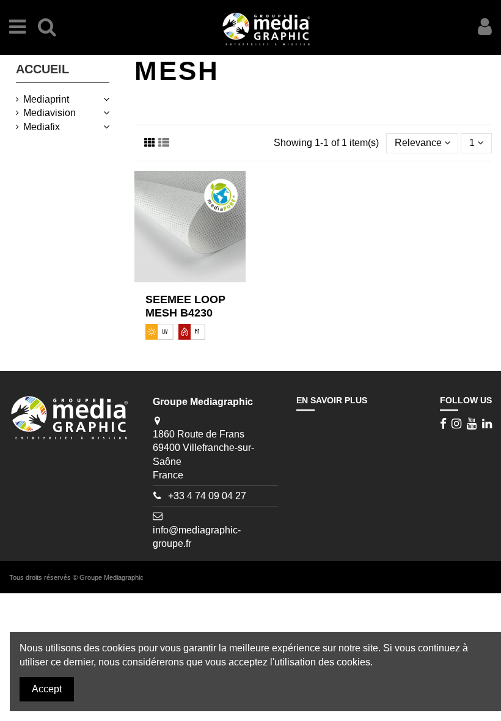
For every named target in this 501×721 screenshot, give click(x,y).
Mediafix (41, 127)
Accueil (42, 69)
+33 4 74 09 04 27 (207, 496)
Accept (47, 689)
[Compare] (180, 282)
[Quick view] (200, 282)
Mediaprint (46, 99)
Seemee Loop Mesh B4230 (185, 306)
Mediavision (49, 113)
